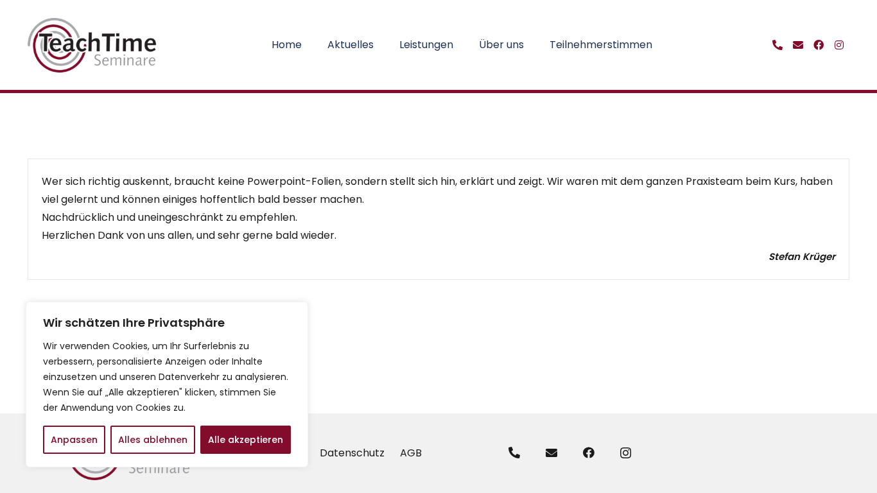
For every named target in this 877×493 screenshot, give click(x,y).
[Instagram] (625, 453)
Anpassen (74, 439)
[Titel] (777, 45)
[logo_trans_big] (92, 45)
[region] (167, 384)
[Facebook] (589, 452)
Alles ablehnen (152, 439)
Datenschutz (352, 452)
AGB (411, 452)
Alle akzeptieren (245, 439)
